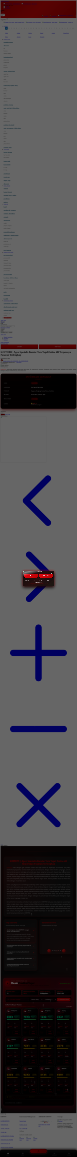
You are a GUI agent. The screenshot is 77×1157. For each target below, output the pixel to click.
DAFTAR (46, 575)
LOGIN (31, 575)
